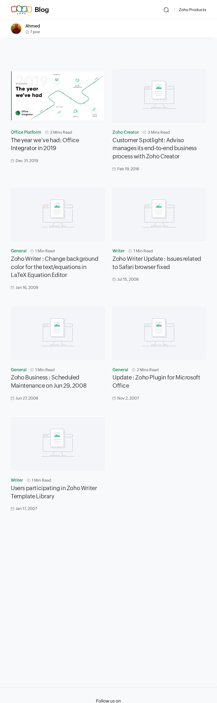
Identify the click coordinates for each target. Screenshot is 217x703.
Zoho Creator (125, 132)
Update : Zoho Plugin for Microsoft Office (156, 381)
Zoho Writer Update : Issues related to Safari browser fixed (156, 263)
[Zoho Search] (166, 9)
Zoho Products (192, 9)
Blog (42, 9)
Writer (118, 250)
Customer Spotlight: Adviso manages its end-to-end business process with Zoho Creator (154, 148)
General (18, 250)
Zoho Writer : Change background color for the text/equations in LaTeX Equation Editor (54, 267)
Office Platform (26, 132)
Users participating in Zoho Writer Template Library (54, 492)
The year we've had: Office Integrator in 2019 (45, 144)
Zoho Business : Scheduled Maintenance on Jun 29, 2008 (49, 381)
